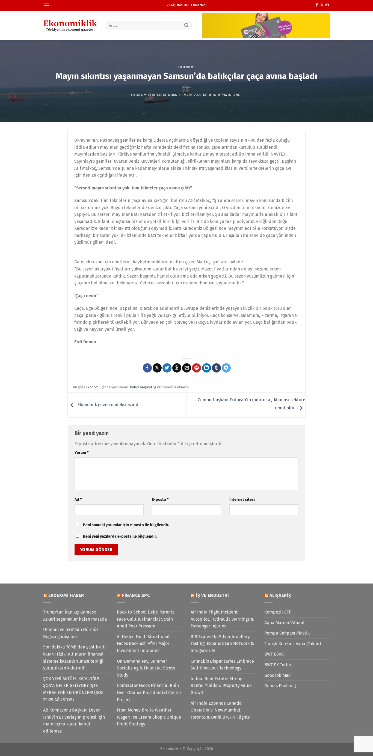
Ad (78, 499)
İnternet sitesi (242, 499)
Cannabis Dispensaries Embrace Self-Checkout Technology (222, 665)
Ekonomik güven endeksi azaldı (108, 404)
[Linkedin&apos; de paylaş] (206, 368)
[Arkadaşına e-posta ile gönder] (186, 368)
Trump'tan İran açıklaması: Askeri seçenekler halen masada (75, 615)
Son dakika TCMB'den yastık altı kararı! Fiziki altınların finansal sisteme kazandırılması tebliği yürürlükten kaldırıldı (74, 657)
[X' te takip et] (322, 5)
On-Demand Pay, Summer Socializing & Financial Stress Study (146, 668)
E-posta (160, 499)
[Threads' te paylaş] (176, 368)
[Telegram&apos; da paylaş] (226, 368)
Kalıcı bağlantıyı (143, 387)
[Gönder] (186, 25)
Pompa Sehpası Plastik (287, 633)
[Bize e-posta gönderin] (327, 5)
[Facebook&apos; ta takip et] (316, 5)
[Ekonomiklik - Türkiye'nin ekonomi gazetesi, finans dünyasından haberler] (70, 25)
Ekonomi (186, 67)
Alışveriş (280, 595)
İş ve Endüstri (212, 595)
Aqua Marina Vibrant (284, 622)
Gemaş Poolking (280, 685)
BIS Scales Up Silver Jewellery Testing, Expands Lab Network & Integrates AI (222, 643)
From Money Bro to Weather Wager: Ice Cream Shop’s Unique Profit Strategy (149, 717)
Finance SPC (136, 595)
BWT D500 (274, 654)
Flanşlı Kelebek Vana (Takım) (292, 643)
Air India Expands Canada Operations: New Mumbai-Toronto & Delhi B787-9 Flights (220, 710)
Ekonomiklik (143, 95)
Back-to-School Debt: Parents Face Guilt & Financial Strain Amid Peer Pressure (145, 619)
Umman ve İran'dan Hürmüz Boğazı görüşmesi (70, 633)
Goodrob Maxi (278, 675)
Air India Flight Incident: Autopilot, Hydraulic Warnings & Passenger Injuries (222, 619)
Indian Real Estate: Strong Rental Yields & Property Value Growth (221, 685)
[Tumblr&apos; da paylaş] (216, 368)
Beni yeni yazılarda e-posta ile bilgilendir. (120, 536)
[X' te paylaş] (157, 368)
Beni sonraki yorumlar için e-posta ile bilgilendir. (126, 525)
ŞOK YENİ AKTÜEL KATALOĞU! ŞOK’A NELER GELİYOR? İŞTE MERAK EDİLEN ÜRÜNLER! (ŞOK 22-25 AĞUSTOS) (73, 689)
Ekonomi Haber (66, 595)
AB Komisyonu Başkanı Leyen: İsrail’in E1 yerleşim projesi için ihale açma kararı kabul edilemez (74, 720)
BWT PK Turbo (277, 664)
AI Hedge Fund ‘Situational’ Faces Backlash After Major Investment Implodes (144, 643)
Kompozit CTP (277, 612)
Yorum (81, 452)
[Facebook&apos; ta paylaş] (147, 368)
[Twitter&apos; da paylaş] (166, 368)
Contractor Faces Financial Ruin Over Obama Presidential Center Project (149, 692)
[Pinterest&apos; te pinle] (196, 368)
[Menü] (46, 5)
